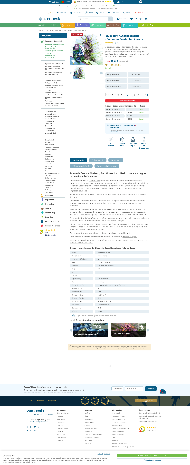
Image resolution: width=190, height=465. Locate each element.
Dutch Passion (49, 192)
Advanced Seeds (49, 145)
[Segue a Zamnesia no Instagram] (31, 427)
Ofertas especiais (61, 437)
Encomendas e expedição (118, 422)
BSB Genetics (48, 166)
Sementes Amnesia (50, 111)
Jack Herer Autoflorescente (113, 194)
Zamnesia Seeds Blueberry (113, 240)
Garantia (114, 437)
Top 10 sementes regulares (52, 66)
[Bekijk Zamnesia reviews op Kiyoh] (41, 232)
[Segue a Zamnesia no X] (38, 427)
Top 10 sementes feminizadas (53, 72)
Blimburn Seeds (49, 161)
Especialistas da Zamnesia (92, 437)
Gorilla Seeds (48, 123)
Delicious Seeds (49, 183)
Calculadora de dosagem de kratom (148, 421)
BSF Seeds (48, 168)
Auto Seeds (48, 154)
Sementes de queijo (50, 119)
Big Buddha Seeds (50, 159)
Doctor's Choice (49, 187)
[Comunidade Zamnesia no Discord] (35, 431)
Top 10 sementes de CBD (52, 74)
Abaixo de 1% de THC (51, 83)
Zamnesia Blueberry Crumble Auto (81, 243)
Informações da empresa (118, 416)
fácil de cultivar (83, 183)
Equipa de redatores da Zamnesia (94, 434)
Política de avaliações (118, 434)
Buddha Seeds (49, 171)
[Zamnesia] (56, 19)
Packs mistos (48, 101)
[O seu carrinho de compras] (147, 19)
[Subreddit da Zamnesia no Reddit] (31, 431)
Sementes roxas (49, 130)
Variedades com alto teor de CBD (54, 95)
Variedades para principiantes (53, 80)
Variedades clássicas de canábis (54, 85)
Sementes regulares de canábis (54, 50)
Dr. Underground (49, 190)
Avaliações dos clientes (91, 428)
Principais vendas (89, 422)
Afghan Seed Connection (52, 147)
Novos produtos (89, 419)
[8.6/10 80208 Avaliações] (51, 230)
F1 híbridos (48, 53)
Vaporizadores (61, 419)
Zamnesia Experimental (51, 106)
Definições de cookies (152, 460)
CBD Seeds (48, 175)
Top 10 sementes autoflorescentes (54, 64)
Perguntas (115, 160)
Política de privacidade (104, 454)
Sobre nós (87, 425)
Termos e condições (117, 425)
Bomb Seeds (48, 164)
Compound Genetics (50, 180)
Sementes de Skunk (50, 133)
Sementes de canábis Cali (52, 116)
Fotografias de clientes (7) (81, 166)
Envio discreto (88, 440)
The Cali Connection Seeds (52, 173)
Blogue (86, 416)
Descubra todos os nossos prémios (146, 400)
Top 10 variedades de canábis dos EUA (54, 69)
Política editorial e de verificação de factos (123, 447)
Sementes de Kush (50, 128)
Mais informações (114, 131)
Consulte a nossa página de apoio (38, 422)
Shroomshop (50, 213)
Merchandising (61, 434)
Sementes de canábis (53, 41)
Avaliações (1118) (98, 160)
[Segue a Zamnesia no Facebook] (28, 427)
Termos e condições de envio (106, 166)
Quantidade (137, 95)
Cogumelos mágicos (62, 428)
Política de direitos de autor (119, 444)
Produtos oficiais (52, 221)
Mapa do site (88, 444)
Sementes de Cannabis (63, 413)
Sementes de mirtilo (50, 114)
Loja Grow (60, 431)
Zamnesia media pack (90, 431)
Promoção (60, 440)
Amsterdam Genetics (51, 149)
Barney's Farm (49, 156)
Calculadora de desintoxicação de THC (149, 413)
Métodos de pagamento (118, 419)
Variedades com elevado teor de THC (54, 97)
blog (124, 233)
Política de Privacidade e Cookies (121, 428)
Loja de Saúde (61, 422)
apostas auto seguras (130, 237)
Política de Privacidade (55, 392)
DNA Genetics (49, 185)
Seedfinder (87, 413)
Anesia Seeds (49, 152)
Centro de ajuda (116, 413)
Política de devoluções (118, 431)
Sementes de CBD (50, 55)
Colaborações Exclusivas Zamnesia (54, 103)
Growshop (49, 217)
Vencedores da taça (50, 88)
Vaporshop (49, 200)
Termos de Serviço (67, 392)
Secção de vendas (52, 226)
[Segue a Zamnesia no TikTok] (28, 431)
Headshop (49, 195)
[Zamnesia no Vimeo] (35, 427)
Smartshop (49, 208)
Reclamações (115, 440)
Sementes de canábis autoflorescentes (51, 47)
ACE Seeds (48, 142)
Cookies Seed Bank (50, 178)
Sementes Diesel (49, 121)
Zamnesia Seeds (94, 181)
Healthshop (49, 204)
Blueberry (105, 233)
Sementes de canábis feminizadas (54, 44)
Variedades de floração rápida (53, 92)
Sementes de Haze (50, 126)
